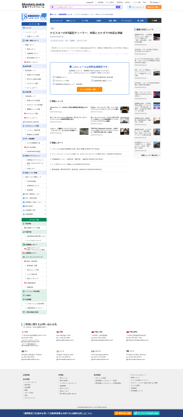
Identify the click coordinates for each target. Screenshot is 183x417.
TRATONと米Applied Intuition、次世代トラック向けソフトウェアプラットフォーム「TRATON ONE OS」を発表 (105, 130)
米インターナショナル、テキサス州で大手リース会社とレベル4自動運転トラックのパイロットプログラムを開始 (105, 119)
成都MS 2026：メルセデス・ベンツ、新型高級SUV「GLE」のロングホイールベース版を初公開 (143, 132)
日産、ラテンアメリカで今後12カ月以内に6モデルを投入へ (143, 94)
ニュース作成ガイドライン (140, 380)
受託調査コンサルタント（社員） (106, 380)
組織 (25, 390)
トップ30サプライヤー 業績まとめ (63, 164)
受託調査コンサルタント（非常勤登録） (108, 383)
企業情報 (26, 375)
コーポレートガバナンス (68, 383)
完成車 (98, 20)
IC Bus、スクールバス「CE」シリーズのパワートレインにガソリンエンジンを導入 (105, 108)
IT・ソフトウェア (126, 21)
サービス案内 (109, 2)
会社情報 (26, 379)
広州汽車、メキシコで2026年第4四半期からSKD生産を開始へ (147, 84)
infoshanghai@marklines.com (103, 340)
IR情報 (60, 375)
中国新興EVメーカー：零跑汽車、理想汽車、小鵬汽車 (70, 159)
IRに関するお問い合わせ (68, 393)
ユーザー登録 (136, 2)
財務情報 (63, 386)
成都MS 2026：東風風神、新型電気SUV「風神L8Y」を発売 (143, 120)
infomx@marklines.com (101, 359)
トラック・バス (82, 41)
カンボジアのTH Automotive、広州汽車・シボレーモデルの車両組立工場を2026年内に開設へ (147, 60)
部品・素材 (112, 20)
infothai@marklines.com (31, 359)
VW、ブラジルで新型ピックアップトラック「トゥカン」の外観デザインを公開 (143, 72)
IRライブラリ (64, 388)
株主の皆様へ (64, 380)
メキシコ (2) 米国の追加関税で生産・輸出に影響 (68, 149)
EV (67, 41)
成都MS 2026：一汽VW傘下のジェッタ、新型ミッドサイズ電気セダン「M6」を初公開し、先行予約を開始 (143, 38)
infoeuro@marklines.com (136, 359)
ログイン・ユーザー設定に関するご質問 (144, 383)
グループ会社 (28, 393)
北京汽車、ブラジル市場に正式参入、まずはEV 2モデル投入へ (147, 50)
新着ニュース (70, 20)
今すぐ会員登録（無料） (89, 89)
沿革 (25, 395)
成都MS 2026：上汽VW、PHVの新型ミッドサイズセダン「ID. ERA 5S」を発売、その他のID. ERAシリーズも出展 (143, 107)
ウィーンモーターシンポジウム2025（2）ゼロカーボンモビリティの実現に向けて (79, 154)
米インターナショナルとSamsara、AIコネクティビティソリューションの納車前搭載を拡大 (68, 118)
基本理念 (27, 385)
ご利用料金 (119, 2)
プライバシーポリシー (138, 375)
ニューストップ (57, 20)
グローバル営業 (100, 378)
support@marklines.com (31, 341)
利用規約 (134, 388)
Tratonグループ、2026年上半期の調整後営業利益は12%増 (69, 108)
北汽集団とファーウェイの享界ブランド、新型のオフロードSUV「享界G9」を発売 (143, 145)
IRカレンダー (64, 391)
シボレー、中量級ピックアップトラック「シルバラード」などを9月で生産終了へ (64, 129)
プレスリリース (29, 398)
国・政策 (140, 20)
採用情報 (100, 2)
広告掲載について (137, 391)
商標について (135, 377)
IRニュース (63, 378)
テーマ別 (85, 20)
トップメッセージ (30, 382)
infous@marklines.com (65, 340)
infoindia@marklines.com (66, 359)
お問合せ (127, 2)
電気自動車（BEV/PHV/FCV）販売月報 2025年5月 (69, 169)
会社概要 (27, 387)
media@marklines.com (31, 345)
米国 (52, 28)
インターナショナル (57, 41)
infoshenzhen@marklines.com (138, 340)
